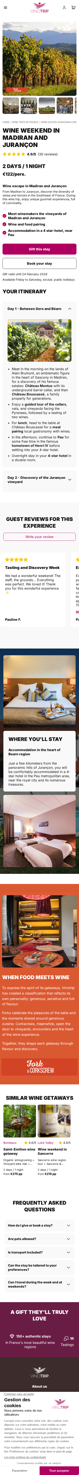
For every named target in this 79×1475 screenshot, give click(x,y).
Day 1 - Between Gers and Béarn (34, 309)
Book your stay (39, 263)
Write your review (39, 537)
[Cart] (73, 7)
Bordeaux (10, 1142)
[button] (39, 59)
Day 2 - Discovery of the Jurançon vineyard (36, 479)
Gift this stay (39, 249)
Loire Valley (46, 1142)
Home (6, 122)
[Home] (39, 1372)
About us (39, 1386)
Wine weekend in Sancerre (52, 1151)
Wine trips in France (25, 122)
